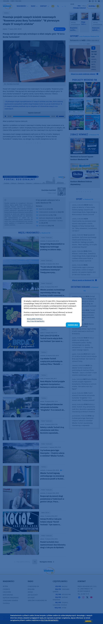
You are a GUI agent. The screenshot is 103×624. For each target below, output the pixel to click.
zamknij (88, 621)
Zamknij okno (73, 325)
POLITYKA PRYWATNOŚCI (35, 321)
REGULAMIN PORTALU (34, 319)
